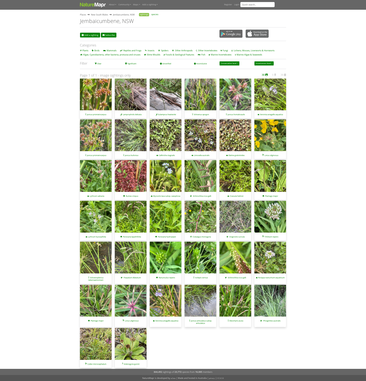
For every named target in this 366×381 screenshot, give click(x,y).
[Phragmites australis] (270, 302)
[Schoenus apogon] (200, 96)
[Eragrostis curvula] (235, 218)
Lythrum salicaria (97, 196)
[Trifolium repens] (270, 218)
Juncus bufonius (131, 155)
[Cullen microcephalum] (96, 345)
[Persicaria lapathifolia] (131, 218)
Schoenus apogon (201, 114)
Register (228, 4)
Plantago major (271, 196)
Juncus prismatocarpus (96, 114)
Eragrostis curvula (237, 236)
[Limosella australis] (200, 136)
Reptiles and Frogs (132, 50)
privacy (212, 378)
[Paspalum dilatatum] (131, 259)
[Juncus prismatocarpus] (96, 96)
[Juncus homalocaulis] (235, 96)
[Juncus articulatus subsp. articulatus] (200, 302)
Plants (85, 50)
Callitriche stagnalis (167, 155)
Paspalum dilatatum (132, 277)
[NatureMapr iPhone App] (257, 33)
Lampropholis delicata (132, 114)
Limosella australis (201, 155)
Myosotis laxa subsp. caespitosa (166, 196)
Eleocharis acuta (236, 320)
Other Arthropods (184, 50)
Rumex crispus (132, 196)
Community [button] (123, 4)
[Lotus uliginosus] (270, 136)
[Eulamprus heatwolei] (165, 96)
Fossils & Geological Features (180, 54)
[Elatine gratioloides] (235, 136)
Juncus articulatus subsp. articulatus (201, 321)
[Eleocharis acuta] (235, 302)
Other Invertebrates (207, 50)
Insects (151, 50)
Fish (203, 54)
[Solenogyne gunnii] (131, 345)
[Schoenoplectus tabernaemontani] (96, 259)
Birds (97, 50)
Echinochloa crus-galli (202, 196)
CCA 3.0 (220, 378)
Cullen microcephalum (96, 364)
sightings (144, 14)
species (154, 14)
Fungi (225, 50)
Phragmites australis (272, 320)
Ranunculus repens (167, 277)
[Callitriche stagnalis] (165, 136)
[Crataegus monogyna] (200, 218)
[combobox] (263, 4)
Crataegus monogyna (202, 236)
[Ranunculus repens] (165, 259)
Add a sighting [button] (149, 4)
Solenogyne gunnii (131, 364)
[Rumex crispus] (131, 177)
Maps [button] (135, 4)
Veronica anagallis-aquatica (271, 114)
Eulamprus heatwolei (167, 114)
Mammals (112, 50)
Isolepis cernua (201, 277)
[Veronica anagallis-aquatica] (270, 96)
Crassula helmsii (236, 196)
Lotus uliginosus (271, 155)
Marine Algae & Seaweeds (249, 54)
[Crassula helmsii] (235, 177)
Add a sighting (91, 35)
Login (236, 4)
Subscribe (110, 35)
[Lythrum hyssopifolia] (96, 218)
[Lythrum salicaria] (96, 177)
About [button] (112, 4)
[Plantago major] (270, 177)
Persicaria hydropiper (167, 236)
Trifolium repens (271, 236)
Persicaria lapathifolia (132, 236)
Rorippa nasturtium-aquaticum (271, 277)
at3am (173, 378)
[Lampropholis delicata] (131, 96)
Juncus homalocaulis (236, 114)
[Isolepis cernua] (200, 259)
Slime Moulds (153, 54)
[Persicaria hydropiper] (165, 218)
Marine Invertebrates (221, 54)
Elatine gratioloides (236, 155)
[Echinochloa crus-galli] (200, 177)
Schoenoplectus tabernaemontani (96, 278)
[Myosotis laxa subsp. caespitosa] (165, 177)
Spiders (164, 50)
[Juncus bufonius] (131, 136)
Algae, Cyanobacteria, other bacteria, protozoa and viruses (111, 54)
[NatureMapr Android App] (230, 34)
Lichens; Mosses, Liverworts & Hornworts (254, 50)
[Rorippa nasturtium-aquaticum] (270, 259)
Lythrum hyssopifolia (97, 236)
